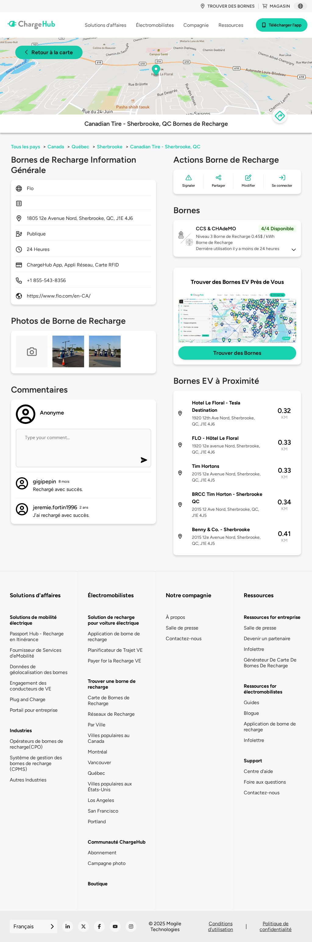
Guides (251, 702)
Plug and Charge (27, 699)
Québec (80, 147)
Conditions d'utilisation (220, 926)
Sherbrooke (109, 147)
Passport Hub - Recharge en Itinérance (37, 636)
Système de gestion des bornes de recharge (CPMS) (36, 763)
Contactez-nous (183, 638)
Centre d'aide (258, 771)
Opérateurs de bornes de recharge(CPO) (36, 744)
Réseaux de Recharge (111, 714)
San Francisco (103, 811)
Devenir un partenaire (267, 638)
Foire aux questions (265, 782)
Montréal (97, 752)
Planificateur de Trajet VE (115, 650)
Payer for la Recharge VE (114, 661)
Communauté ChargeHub (117, 842)
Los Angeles (101, 800)
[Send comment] (144, 460)
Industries (21, 730)
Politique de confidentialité (276, 926)
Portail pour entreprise (34, 710)
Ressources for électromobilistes (263, 689)
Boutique (98, 884)
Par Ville (96, 725)
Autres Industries (28, 780)
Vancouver (99, 762)
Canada (56, 147)
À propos (175, 617)
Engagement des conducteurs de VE (30, 686)
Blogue (251, 713)
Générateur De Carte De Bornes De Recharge (270, 663)
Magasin (280, 6)
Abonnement (102, 853)
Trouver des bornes (231, 6)
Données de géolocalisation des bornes (38, 669)
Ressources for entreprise (272, 617)
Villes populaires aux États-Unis (110, 786)
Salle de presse (182, 628)
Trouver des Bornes (237, 353)
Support (253, 761)
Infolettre (254, 649)
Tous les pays (25, 147)
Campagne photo (107, 863)
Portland (97, 821)
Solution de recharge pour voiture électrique (113, 620)
